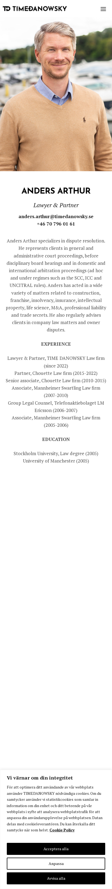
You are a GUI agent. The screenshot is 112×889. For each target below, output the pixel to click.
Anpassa (56, 863)
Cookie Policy (61, 829)
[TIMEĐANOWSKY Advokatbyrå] (35, 8)
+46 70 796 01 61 (56, 224)
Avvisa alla (56, 878)
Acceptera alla (56, 848)
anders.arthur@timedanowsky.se (56, 216)
